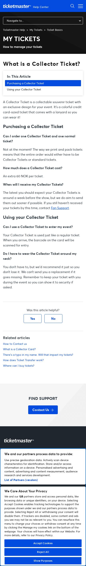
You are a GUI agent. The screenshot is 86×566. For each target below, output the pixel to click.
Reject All (43, 552)
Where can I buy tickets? (18, 365)
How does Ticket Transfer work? (23, 360)
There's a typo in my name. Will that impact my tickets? (38, 355)
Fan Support (60, 208)
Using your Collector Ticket (24, 89)
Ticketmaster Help (14, 30)
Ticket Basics (55, 30)
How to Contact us (15, 344)
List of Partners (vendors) (21, 480)
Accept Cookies (43, 543)
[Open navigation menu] (79, 6)
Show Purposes (43, 560)
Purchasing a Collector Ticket (25, 83)
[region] (43, 507)
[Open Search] (72, 6)
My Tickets (36, 30)
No (53, 318)
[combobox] (43, 20)
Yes (32, 318)
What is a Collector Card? (19, 349)
